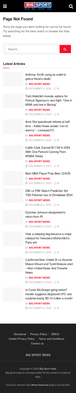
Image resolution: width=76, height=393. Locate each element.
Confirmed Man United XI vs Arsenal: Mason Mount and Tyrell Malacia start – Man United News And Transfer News (49, 265)
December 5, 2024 (39, 88)
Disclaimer (20, 334)
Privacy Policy (38, 334)
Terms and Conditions (51, 339)
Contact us (37, 343)
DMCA (55, 334)
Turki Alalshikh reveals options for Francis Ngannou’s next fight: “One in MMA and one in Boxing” (48, 100)
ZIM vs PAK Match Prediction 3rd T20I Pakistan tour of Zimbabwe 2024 (49, 192)
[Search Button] (65, 49)
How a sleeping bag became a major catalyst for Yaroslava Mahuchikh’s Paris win (48, 238)
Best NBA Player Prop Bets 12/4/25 (47, 173)
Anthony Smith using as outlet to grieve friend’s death (45, 76)
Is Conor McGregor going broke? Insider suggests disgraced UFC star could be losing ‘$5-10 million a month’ (49, 293)
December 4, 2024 (39, 165)
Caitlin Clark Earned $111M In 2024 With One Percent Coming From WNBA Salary (47, 151)
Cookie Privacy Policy (22, 339)
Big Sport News (39, 84)
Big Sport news (48, 368)
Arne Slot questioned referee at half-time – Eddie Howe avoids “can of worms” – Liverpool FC (47, 125)
